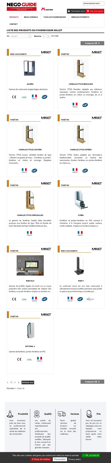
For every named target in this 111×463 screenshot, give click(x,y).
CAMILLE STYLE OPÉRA (81, 150)
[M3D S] (81, 265)
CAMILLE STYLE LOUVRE (30, 150)
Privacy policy (74, 459)
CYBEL (81, 215)
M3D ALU (30, 281)
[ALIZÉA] (30, 69)
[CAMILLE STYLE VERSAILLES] (30, 200)
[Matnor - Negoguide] (22, 4)
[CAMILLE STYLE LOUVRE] (30, 134)
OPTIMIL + (30, 346)
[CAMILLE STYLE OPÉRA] (81, 134)
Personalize (60, 459)
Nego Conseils (31, 17)
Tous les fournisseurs (54, 17)
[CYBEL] (81, 200)
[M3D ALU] (30, 265)
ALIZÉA (30, 84)
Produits (13, 17)
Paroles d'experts (80, 17)
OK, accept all (92, 455)
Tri (8, 36)
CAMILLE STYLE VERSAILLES (30, 215)
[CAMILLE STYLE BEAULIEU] (81, 69)
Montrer (37, 36)
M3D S (81, 281)
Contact (13, 24)
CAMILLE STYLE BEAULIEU (81, 84)
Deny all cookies (41, 459)
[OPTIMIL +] (30, 331)
